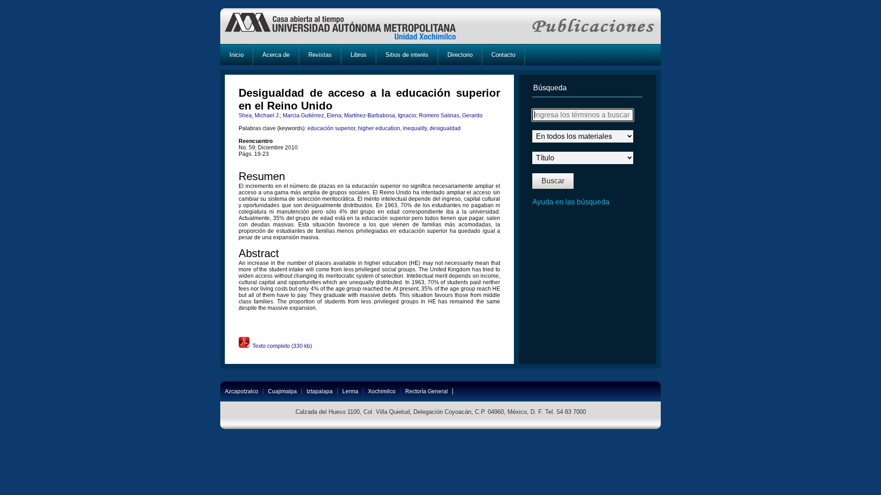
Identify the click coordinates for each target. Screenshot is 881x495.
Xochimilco (382, 391)
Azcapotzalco (241, 391)
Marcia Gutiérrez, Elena (312, 115)
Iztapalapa (320, 391)
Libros (359, 54)
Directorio (460, 54)
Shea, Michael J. (259, 115)
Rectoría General (426, 391)
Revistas (320, 54)
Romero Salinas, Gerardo (451, 115)
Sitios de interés (407, 54)
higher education (379, 128)
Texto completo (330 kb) (281, 346)
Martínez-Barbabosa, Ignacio (380, 115)
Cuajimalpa (282, 391)
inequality (415, 128)
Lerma (350, 391)
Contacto (503, 54)
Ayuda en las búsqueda (570, 202)
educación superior (331, 128)
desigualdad (445, 128)
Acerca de (276, 54)
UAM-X (349, 26)
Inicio (236, 54)
